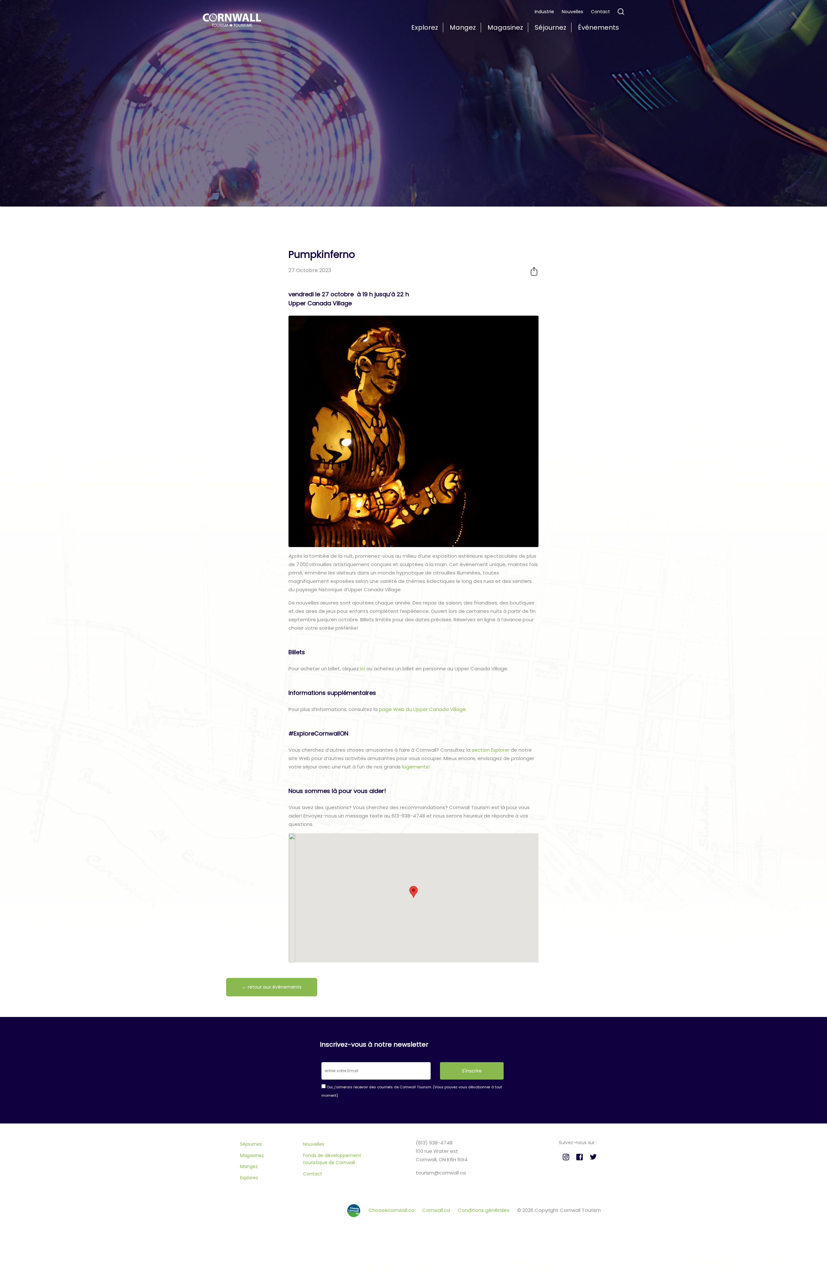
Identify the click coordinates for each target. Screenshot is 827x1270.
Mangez (249, 1166)
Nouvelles (572, 11)
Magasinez (252, 1155)
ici (362, 668)
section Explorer (490, 750)
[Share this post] (534, 271)
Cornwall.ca (436, 1210)
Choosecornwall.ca (392, 1210)
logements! (415, 766)
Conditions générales (484, 1210)
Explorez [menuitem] (424, 27)
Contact (600, 11)
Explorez (249, 1177)
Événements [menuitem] (598, 27)
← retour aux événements (271, 987)
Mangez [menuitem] (463, 27)
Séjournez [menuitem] (550, 27)
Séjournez (251, 1144)
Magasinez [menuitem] (505, 27)
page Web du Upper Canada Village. (423, 709)
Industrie (544, 11)
